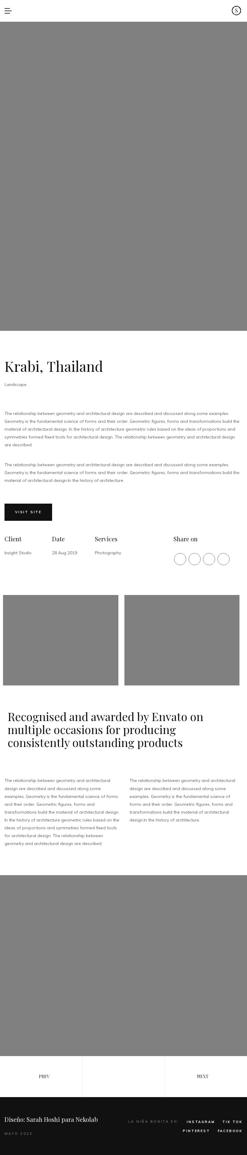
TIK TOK (232, 1122)
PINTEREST (196, 1131)
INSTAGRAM (201, 1122)
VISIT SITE (28, 512)
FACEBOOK (230, 1131)
